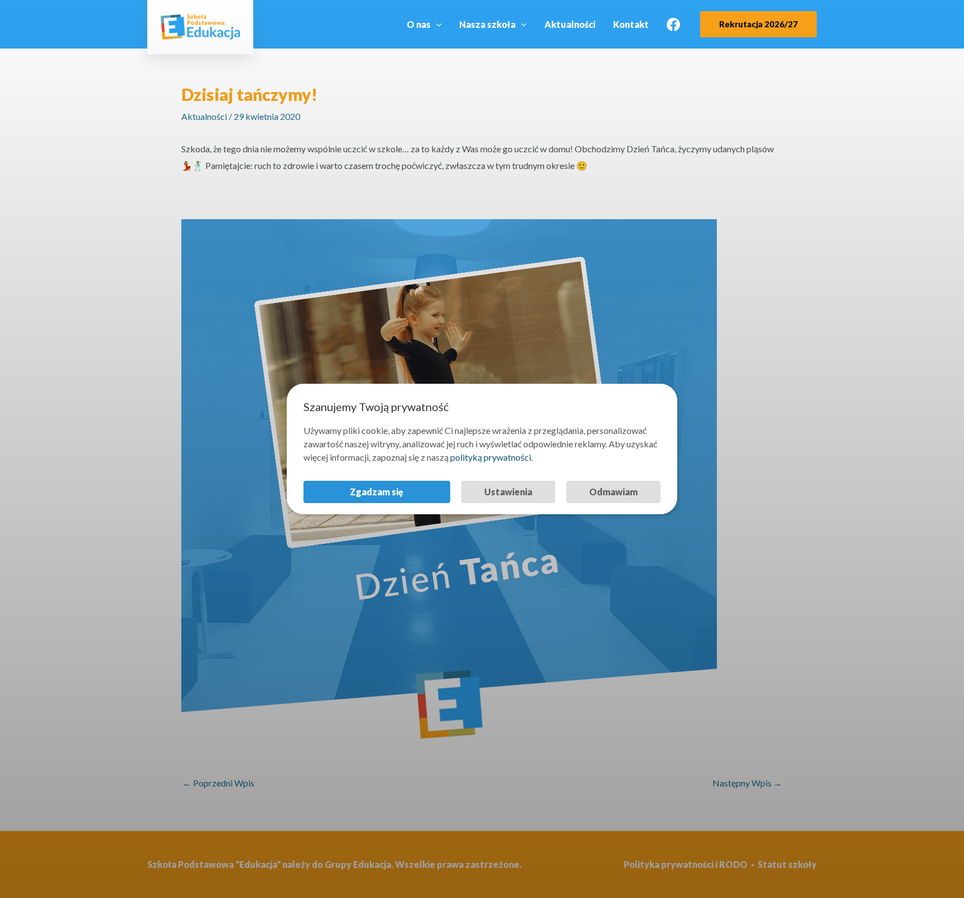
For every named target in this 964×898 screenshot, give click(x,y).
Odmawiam (613, 491)
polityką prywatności (490, 457)
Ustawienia (508, 491)
